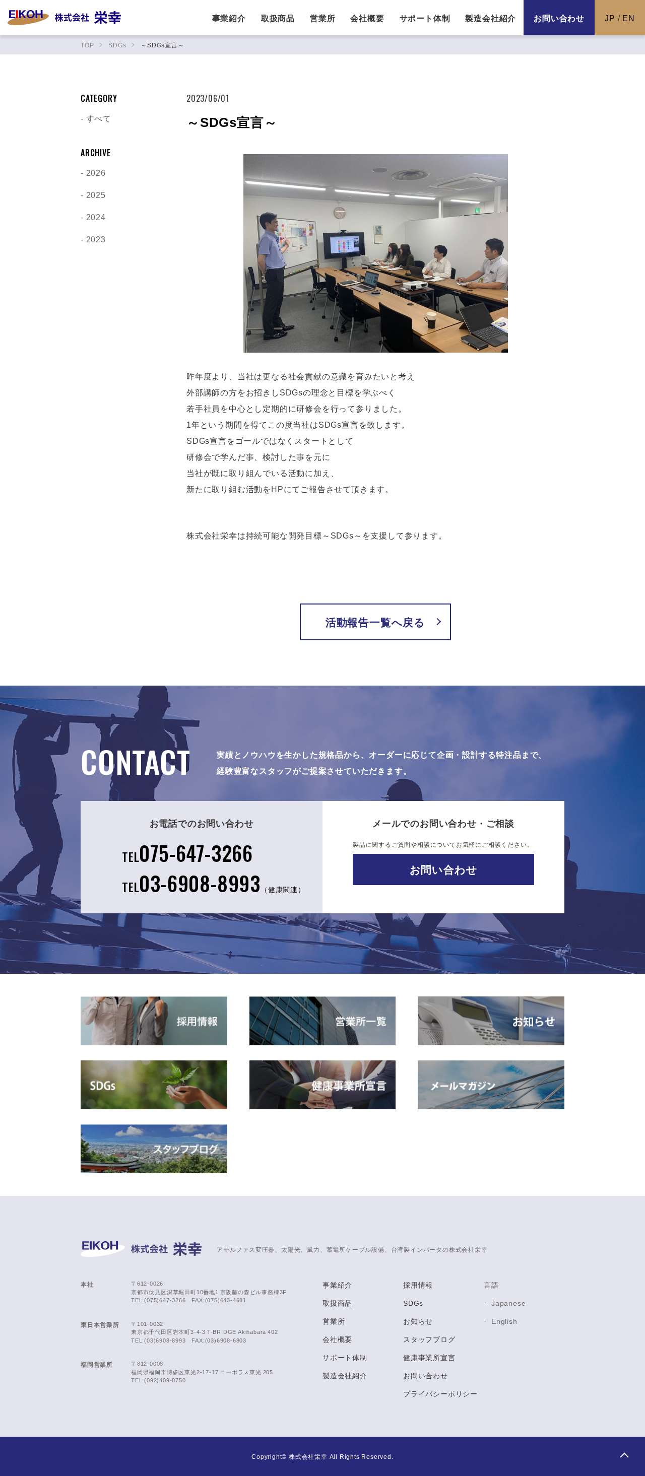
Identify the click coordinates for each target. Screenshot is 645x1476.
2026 (96, 172)
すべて (98, 118)
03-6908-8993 (213, 883)
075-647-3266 (187, 853)
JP (610, 18)
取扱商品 (337, 1303)
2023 (96, 239)
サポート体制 (344, 1357)
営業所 (333, 1321)
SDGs (413, 1303)
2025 (96, 194)
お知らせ (418, 1321)
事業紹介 (337, 1285)
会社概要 (337, 1339)
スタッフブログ (429, 1339)
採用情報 (418, 1285)
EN (628, 18)
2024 (96, 217)
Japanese (508, 1303)
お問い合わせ (559, 18)
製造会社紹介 (344, 1375)
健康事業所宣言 (429, 1357)
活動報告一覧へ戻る (375, 622)
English (504, 1321)
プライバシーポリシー (440, 1393)
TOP (623, 1454)
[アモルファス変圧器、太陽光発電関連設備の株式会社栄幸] (64, 17)
